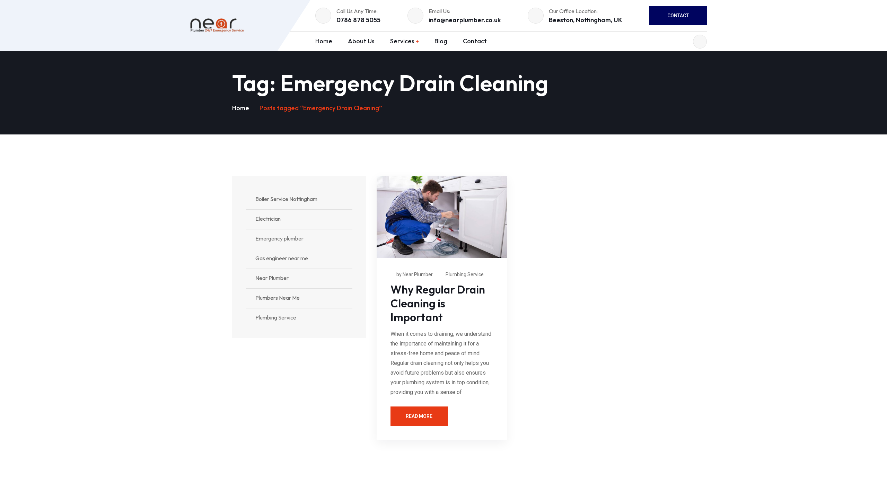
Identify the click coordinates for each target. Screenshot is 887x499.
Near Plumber (272, 277)
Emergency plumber (279, 238)
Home (323, 41)
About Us (361, 41)
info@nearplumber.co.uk (465, 20)
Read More (419, 416)
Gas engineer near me (281, 258)
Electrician (268, 218)
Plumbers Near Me (277, 297)
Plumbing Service (465, 274)
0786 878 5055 (358, 20)
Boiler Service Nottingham (286, 198)
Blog (440, 41)
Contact (678, 15)
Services (402, 41)
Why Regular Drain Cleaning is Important (437, 303)
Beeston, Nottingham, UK (585, 20)
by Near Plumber (414, 274)
